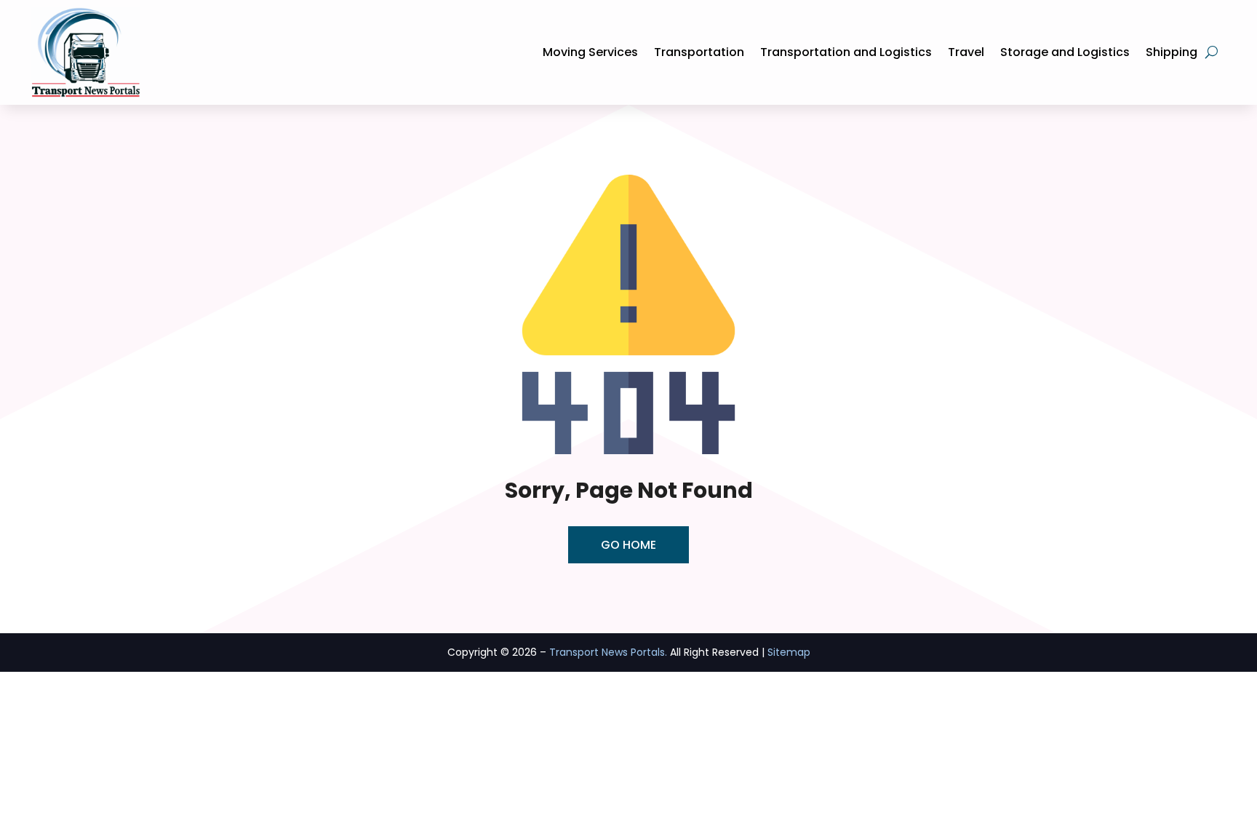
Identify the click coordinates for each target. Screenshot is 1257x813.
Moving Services (590, 52)
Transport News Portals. (608, 652)
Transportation (699, 52)
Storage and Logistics (1065, 52)
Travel (966, 52)
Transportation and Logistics (846, 52)
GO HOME (628, 544)
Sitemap (788, 652)
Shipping (1171, 52)
